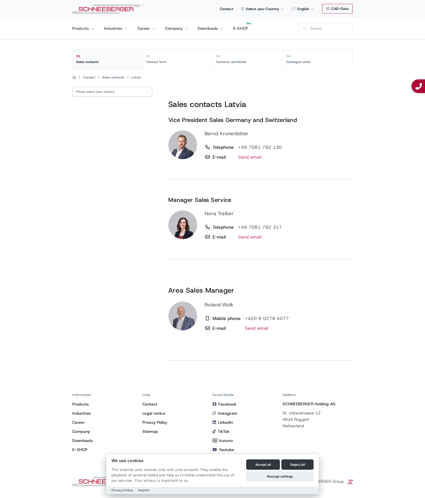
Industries (114, 28)
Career (144, 28)
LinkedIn (225, 422)
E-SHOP (240, 28)
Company (174, 28)
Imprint (143, 490)
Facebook (227, 404)
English (303, 9)
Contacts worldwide (231, 59)
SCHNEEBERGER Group (322, 481)
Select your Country (262, 9)
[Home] (74, 77)
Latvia (136, 77)
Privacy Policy (154, 422)
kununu (226, 440)
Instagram (227, 413)
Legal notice (153, 413)
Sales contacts (87, 59)
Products (81, 28)
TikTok (223, 431)
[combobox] (112, 91)
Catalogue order (298, 59)
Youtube (226, 449)
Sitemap (150, 431)
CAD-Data (339, 8)
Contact (226, 9)
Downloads (208, 28)
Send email (249, 157)
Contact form (156, 59)
